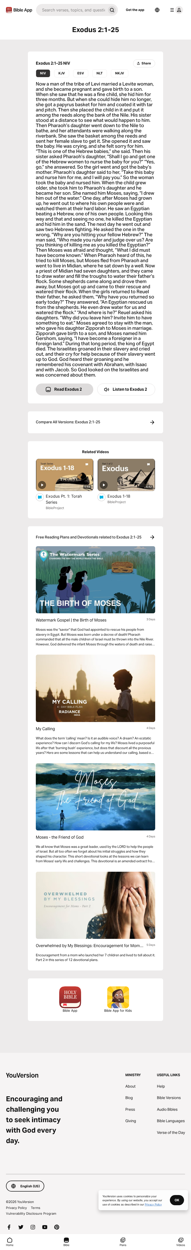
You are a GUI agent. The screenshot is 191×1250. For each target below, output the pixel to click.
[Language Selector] (157, 10)
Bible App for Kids (118, 1010)
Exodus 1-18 (124, 496)
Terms (35, 1208)
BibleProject (55, 508)
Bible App (70, 1010)
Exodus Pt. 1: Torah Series (64, 499)
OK (177, 1200)
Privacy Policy (16, 1208)
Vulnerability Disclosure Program (31, 1213)
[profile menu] (175, 10)
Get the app (135, 10)
